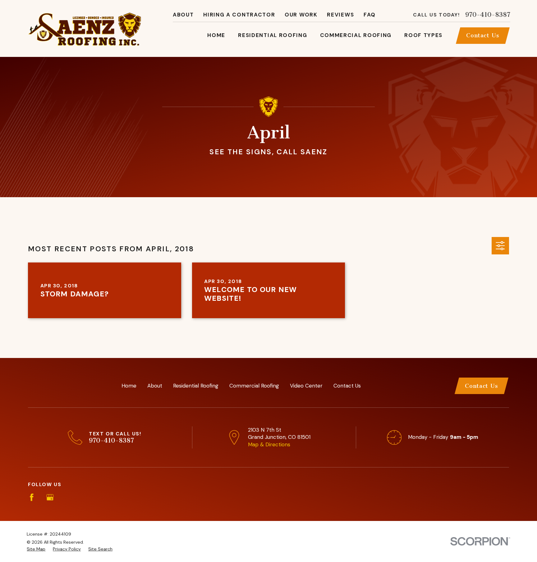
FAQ (370, 14)
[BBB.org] (86, 497)
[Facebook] (31, 497)
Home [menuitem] (216, 35)
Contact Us (482, 35)
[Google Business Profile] (50, 497)
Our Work (301, 14)
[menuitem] (36, 549)
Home (129, 385)
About (183, 14)
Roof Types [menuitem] (423, 35)
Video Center (306, 385)
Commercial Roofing (254, 385)
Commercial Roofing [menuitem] (356, 35)
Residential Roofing (195, 385)
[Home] (84, 28)
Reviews (340, 14)
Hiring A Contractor (239, 14)
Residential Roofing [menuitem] (272, 35)
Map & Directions (269, 444)
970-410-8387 (487, 15)
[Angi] (68, 497)
